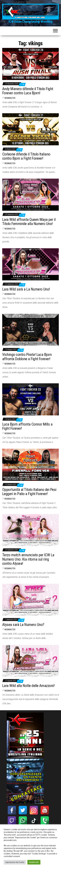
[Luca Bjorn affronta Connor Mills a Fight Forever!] (30, 399)
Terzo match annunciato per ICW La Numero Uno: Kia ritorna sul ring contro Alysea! (28, 559)
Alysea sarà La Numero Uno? (23, 624)
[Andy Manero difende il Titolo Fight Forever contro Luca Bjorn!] (30, 63)
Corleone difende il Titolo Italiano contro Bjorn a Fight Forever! (26, 156)
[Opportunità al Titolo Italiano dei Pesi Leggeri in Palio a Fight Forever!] (30, 464)
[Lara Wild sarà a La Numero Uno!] (30, 264)
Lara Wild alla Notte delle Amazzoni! (28, 685)
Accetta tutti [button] (34, 862)
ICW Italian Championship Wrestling (30, 21)
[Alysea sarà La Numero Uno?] (30, 599)
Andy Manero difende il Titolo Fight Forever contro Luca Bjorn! (27, 91)
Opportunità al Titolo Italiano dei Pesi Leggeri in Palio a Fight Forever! (29, 491)
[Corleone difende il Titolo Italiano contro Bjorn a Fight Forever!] (30, 129)
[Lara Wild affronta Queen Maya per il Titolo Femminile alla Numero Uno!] (30, 194)
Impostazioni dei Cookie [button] (14, 862)
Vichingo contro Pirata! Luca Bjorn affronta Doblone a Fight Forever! (27, 356)
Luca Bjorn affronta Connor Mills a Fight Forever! (27, 426)
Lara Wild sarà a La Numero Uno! (26, 289)
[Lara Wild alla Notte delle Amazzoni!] (30, 660)
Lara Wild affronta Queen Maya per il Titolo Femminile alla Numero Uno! (29, 221)
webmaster (9, 98)
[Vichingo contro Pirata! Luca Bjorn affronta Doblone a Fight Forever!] (30, 329)
